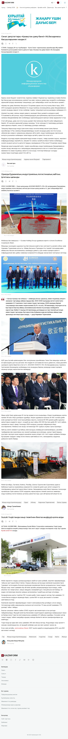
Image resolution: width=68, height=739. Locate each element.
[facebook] (15, 660)
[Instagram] (2, 44)
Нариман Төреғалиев (46, 502)
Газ (3, 637)
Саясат (3, 673)
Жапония (32, 637)
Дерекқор (50, 7)
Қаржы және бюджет (32, 159)
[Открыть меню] (65, 2)
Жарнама (4, 726)
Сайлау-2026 (11, 7)
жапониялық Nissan (22, 628)
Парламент (46, 159)
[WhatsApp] (6, 44)
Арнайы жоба (42, 7)
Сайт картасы (5, 719)
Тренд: (3, 7)
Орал (26, 502)
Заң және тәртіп (60, 7)
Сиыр (50, 637)
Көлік (57, 637)
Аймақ (33, 502)
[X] (16, 44)
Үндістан (42, 637)
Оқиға (3, 670)
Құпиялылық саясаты (8, 698)
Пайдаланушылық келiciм (9, 694)
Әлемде (3, 684)
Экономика (4, 680)
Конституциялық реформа (28, 7)
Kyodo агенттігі (6, 530)
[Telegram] (9, 44)
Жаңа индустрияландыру (11, 159)
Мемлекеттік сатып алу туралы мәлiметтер (15, 708)
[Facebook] (13, 44)
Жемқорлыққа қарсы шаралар (10, 705)
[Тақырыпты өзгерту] (59, 2)
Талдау (3, 677)
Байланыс (4, 722)
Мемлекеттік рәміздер (8, 701)
